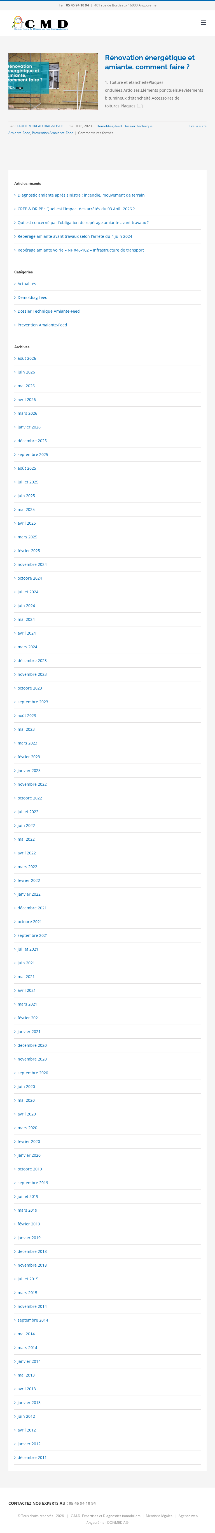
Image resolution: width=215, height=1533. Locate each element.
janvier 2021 (29, 1031)
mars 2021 (27, 1004)
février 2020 (29, 1141)
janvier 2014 (29, 1361)
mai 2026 (26, 385)
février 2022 (29, 880)
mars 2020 (27, 1127)
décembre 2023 (32, 660)
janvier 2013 (29, 1402)
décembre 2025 (32, 440)
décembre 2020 (32, 1045)
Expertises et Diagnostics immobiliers (111, 1515)
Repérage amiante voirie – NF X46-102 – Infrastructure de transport (81, 250)
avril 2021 (27, 990)
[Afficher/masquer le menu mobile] (204, 23)
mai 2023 (26, 729)
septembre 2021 (33, 935)
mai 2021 (26, 976)
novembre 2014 (32, 1306)
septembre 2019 (33, 1182)
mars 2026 (27, 413)
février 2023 (29, 756)
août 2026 (27, 358)
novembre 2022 (32, 784)
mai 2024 (26, 619)
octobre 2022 (30, 798)
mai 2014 (26, 1333)
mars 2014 (27, 1347)
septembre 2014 (33, 1320)
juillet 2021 (28, 949)
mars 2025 (27, 537)
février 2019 (29, 1224)
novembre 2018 (32, 1265)
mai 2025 (26, 509)
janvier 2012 (29, 1443)
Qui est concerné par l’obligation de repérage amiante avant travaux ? (83, 222)
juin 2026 (26, 372)
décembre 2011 (32, 1457)
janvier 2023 (29, 770)
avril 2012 (27, 1430)
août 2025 (27, 468)
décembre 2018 (32, 1251)
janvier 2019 (29, 1237)
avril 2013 (27, 1388)
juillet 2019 (28, 1196)
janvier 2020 (29, 1155)
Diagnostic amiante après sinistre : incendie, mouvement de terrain (81, 195)
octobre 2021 (30, 921)
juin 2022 (26, 825)
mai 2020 (26, 1100)
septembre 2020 (33, 1072)
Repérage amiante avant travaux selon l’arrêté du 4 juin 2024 (75, 236)
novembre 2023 (32, 674)
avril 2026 (27, 399)
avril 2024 (27, 633)
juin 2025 (26, 495)
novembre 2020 (32, 1059)
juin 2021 (26, 962)
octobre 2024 (30, 578)
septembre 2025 (33, 454)
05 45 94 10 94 (82, 1503)
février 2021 (29, 1017)
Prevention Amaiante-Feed (52, 132)
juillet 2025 (28, 482)
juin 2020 (26, 1086)
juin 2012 (26, 1416)
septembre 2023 (33, 701)
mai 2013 (26, 1375)
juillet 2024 (28, 591)
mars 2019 (27, 1210)
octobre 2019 (30, 1169)
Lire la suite (198, 126)
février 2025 (29, 550)
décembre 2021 (32, 907)
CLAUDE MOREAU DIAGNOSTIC (39, 126)
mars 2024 (27, 646)
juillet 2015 (28, 1278)
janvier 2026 (29, 427)
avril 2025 (27, 523)
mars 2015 (27, 1292)
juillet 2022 (28, 811)
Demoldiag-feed (109, 126)
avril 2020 (27, 1114)
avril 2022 (27, 853)
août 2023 (27, 715)
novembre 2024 (32, 564)
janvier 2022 (29, 894)
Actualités (27, 283)
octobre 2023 (30, 688)
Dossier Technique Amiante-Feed (49, 311)
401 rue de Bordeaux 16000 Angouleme (125, 5)
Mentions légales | (162, 1515)
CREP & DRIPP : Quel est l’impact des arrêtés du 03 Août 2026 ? (76, 208)
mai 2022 (26, 839)
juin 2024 (26, 605)
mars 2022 (27, 866)
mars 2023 (27, 743)
